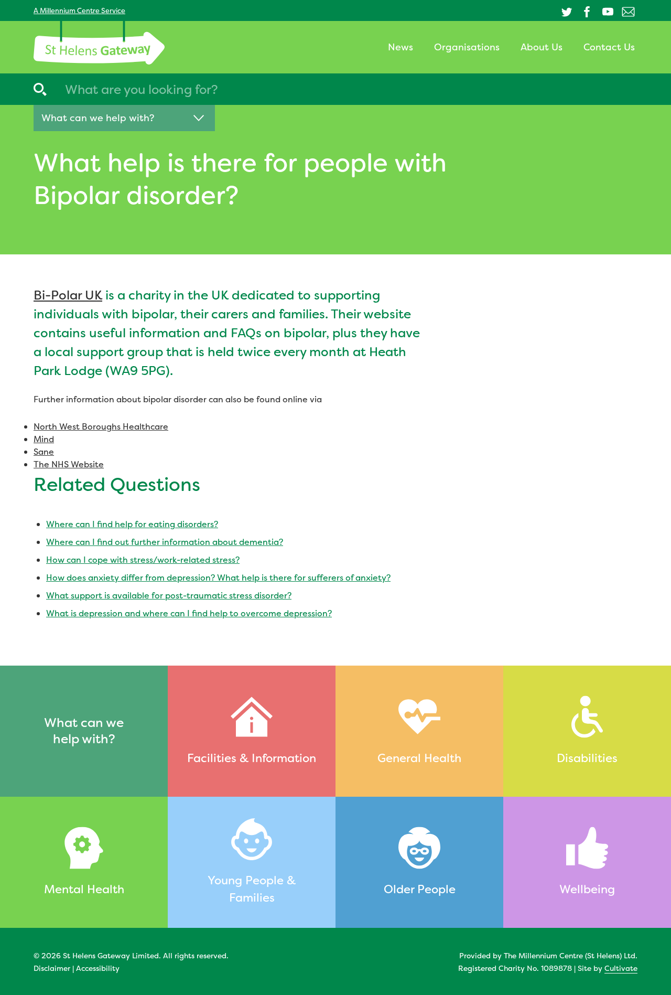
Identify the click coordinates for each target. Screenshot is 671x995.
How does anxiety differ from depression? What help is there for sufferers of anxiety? (218, 577)
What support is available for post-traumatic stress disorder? (168, 595)
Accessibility (98, 968)
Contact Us (609, 47)
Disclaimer (52, 968)
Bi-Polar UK (68, 295)
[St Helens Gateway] (99, 43)
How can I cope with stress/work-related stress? (143, 559)
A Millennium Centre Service (79, 10)
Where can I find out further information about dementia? (164, 542)
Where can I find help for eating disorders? (132, 524)
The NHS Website (69, 464)
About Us (541, 47)
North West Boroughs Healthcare (101, 426)
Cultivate (620, 968)
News (400, 47)
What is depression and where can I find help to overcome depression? (189, 613)
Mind (44, 439)
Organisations (467, 47)
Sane (44, 451)
